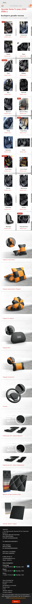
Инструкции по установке (9, 585)
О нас (4, 588)
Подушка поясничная (8, 377)
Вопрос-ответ (6, 587)
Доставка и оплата (8, 582)
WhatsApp (18, 566)
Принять (16, 601)
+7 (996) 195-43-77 (8, 571)
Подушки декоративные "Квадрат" (12, 289)
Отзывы (5, 583)
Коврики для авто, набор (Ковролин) (12, 435)
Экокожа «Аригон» (8, 590)
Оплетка (5, 406)
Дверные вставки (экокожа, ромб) (12, 494)
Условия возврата (7, 592)
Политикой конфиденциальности (17, 598)
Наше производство (8, 580)
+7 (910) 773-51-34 (8, 575)
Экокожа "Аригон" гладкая (10, 523)
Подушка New (6, 347)
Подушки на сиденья (8, 318)
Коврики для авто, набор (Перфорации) (13, 465)
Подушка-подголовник (9, 259)
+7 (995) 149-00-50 (8, 566)
